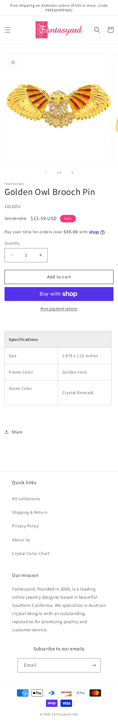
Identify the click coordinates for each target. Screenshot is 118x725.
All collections (26, 498)
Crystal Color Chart (31, 553)
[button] (7, 30)
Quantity (12, 243)
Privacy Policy (25, 526)
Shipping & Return (30, 512)
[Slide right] (72, 172)
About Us (21, 539)
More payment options (59, 308)
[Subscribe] (93, 665)
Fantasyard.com (65, 714)
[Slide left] (45, 172)
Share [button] (17, 432)
